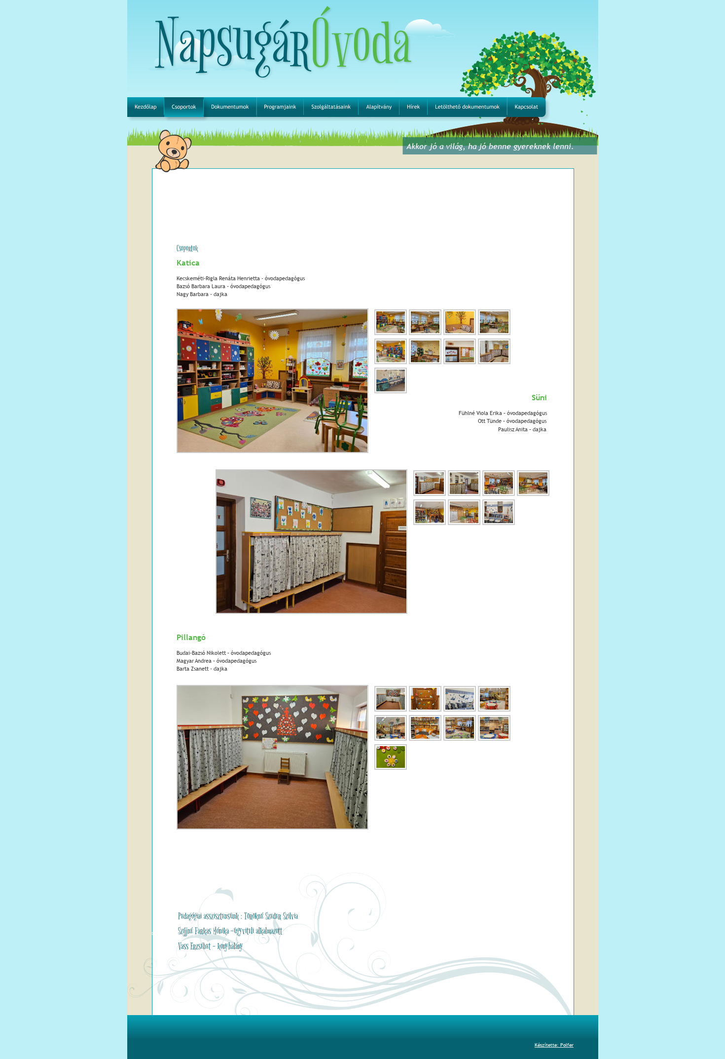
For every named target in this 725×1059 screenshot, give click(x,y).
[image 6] (464, 524)
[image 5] (390, 363)
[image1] (390, 334)
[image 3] (459, 334)
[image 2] (425, 334)
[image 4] (494, 334)
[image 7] (498, 524)
